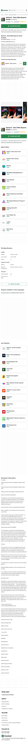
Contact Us (4, 706)
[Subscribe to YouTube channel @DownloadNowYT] (8, 732)
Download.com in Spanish (7, 708)
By (8, 21)
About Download (5, 701)
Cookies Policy (5, 720)
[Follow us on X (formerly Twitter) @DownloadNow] (5, 732)
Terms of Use (4, 718)
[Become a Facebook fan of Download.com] (3, 732)
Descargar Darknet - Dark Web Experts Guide (11, 292)
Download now (15, 26)
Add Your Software (5, 704)
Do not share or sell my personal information (11, 722)
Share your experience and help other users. (11, 31)
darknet (4, 479)
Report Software (15, 284)
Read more (13, 41)
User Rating (16, 21)
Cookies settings (5, 725)
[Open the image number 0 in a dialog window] (11, 112)
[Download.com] (4, 10)
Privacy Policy (4, 715)
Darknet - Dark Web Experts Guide (16, 18)
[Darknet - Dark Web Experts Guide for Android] (3, 19)
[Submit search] (10, 10)
